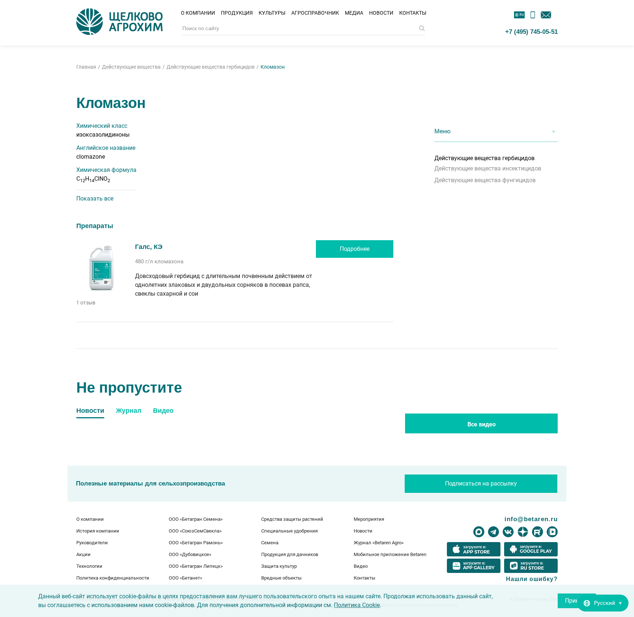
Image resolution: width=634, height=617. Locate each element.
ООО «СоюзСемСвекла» (195, 531)
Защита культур (279, 566)
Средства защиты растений (292, 519)
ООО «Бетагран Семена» (196, 519)
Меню (442, 131)
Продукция (237, 13)
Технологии (89, 566)
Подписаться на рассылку (481, 483)
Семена (269, 542)
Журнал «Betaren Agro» (379, 542)
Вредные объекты (281, 578)
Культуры (272, 13)
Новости (381, 13)
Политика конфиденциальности (112, 578)
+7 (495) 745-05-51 (531, 31)
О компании (198, 13)
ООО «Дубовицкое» (190, 554)
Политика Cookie (357, 605)
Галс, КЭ (149, 246)
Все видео (481, 424)
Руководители (92, 542)
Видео (361, 566)
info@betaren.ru (531, 519)
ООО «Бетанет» (185, 578)
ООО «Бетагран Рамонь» (196, 542)
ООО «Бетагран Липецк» (196, 566)
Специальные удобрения (289, 531)
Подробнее (354, 248)
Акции (83, 554)
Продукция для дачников (289, 554)
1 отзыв (85, 303)
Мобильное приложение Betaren (390, 554)
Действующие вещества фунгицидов (485, 180)
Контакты (412, 13)
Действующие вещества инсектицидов (487, 168)
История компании (97, 531)
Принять (577, 600)
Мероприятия (369, 519)
